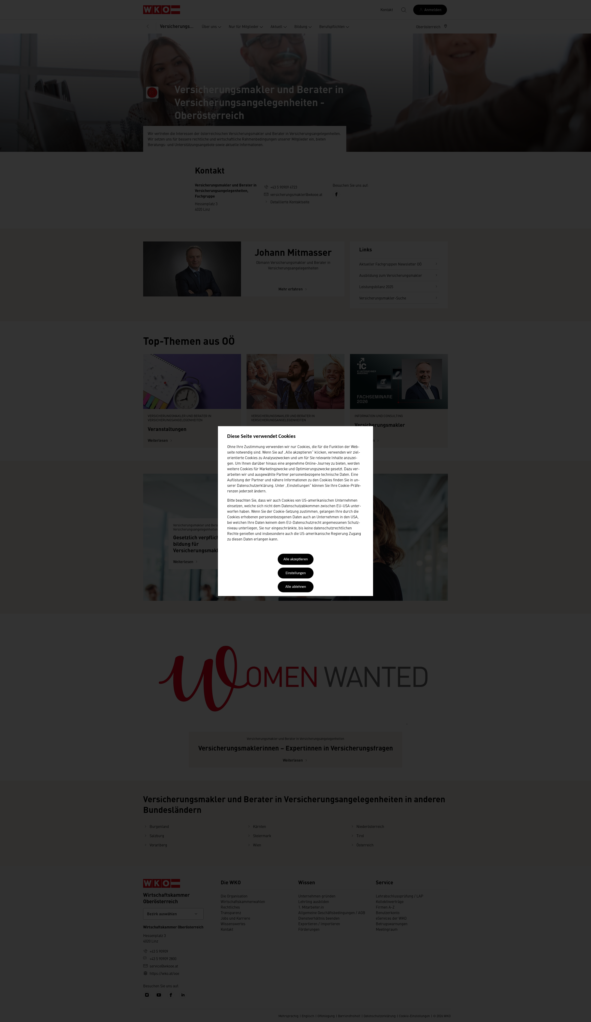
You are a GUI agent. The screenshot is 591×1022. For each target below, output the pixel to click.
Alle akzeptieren (295, 559)
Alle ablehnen (295, 587)
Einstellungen (296, 573)
